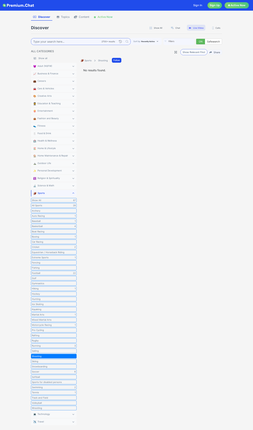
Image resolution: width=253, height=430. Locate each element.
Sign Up (215, 5)
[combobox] (178, 41)
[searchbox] (183, 41)
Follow (116, 60)
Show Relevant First (194, 52)
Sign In (197, 5)
